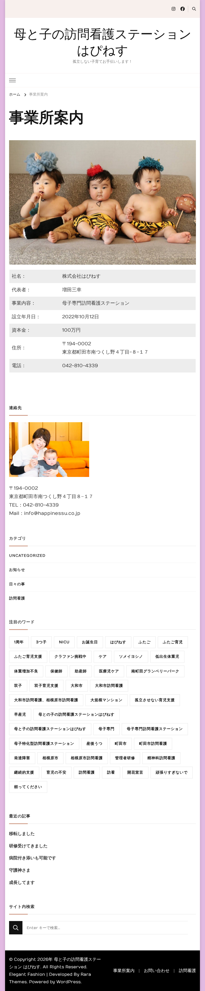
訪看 (111, 772)
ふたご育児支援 (28, 656)
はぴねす (118, 642)
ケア (103, 656)
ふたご (145, 642)
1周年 (19, 642)
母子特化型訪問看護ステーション (44, 743)
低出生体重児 (167, 656)
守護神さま (19, 870)
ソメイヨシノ (131, 656)
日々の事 (17, 584)
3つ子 (41, 642)
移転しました (22, 833)
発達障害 (22, 758)
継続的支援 (24, 772)
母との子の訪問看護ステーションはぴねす (76, 714)
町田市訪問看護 (153, 743)
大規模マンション (106, 700)
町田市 (121, 743)
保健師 (56, 671)
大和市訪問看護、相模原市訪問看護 (46, 700)
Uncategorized (27, 555)
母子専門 (106, 729)
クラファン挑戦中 (70, 656)
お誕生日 (90, 642)
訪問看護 (17, 598)
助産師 (81, 671)
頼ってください (28, 787)
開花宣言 (135, 772)
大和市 (77, 685)
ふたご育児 (173, 642)
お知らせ (17, 569)
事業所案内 (124, 970)
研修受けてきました (28, 846)
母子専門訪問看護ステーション (155, 729)
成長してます (22, 882)
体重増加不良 (26, 671)
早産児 (20, 714)
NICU (64, 642)
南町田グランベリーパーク (155, 671)
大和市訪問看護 (109, 685)
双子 (18, 685)
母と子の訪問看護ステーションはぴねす (50, 729)
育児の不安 (56, 772)
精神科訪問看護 (161, 758)
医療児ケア (109, 671)
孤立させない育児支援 (155, 700)
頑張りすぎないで (172, 772)
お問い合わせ (156, 970)
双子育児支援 (46, 685)
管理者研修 (125, 758)
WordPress (68, 982)
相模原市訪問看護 (87, 758)
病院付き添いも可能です (32, 858)
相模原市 (50, 758)
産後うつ (94, 743)
